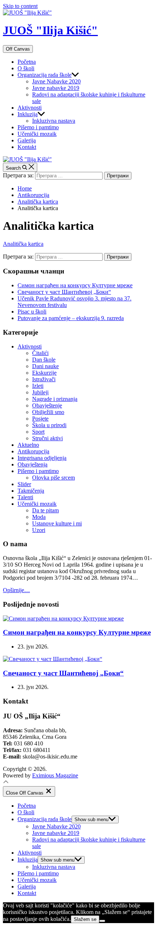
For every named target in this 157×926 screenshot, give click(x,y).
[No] (102, 921)
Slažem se (85, 919)
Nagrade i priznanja (54, 399)
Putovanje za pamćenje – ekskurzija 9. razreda (71, 318)
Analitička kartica (23, 244)
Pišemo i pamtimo (38, 127)
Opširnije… (16, 590)
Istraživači (43, 379)
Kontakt (27, 147)
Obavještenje (47, 405)
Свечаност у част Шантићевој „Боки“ (64, 292)
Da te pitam (45, 510)
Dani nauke (45, 366)
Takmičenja (31, 491)
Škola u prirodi (49, 425)
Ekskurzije (44, 373)
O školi (26, 68)
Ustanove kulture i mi (57, 523)
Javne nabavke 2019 (55, 88)
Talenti (25, 497)
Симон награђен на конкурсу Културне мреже (75, 285)
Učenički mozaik (37, 134)
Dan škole (43, 359)
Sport (38, 432)
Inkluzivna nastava (53, 121)
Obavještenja (32, 464)
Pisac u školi (32, 311)
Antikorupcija (33, 451)
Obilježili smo (48, 412)
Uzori (38, 530)
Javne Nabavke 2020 (56, 81)
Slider (24, 484)
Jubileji (40, 392)
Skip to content (20, 6)
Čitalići (40, 353)
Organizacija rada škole (45, 75)
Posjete (40, 418)
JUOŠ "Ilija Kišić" (50, 30)
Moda (39, 517)
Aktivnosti (30, 108)
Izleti (37, 386)
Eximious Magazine (55, 775)
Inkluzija (28, 114)
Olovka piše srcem (53, 477)
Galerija (27, 140)
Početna (27, 62)
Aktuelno (28, 445)
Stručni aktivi (47, 438)
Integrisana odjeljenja (42, 458)
